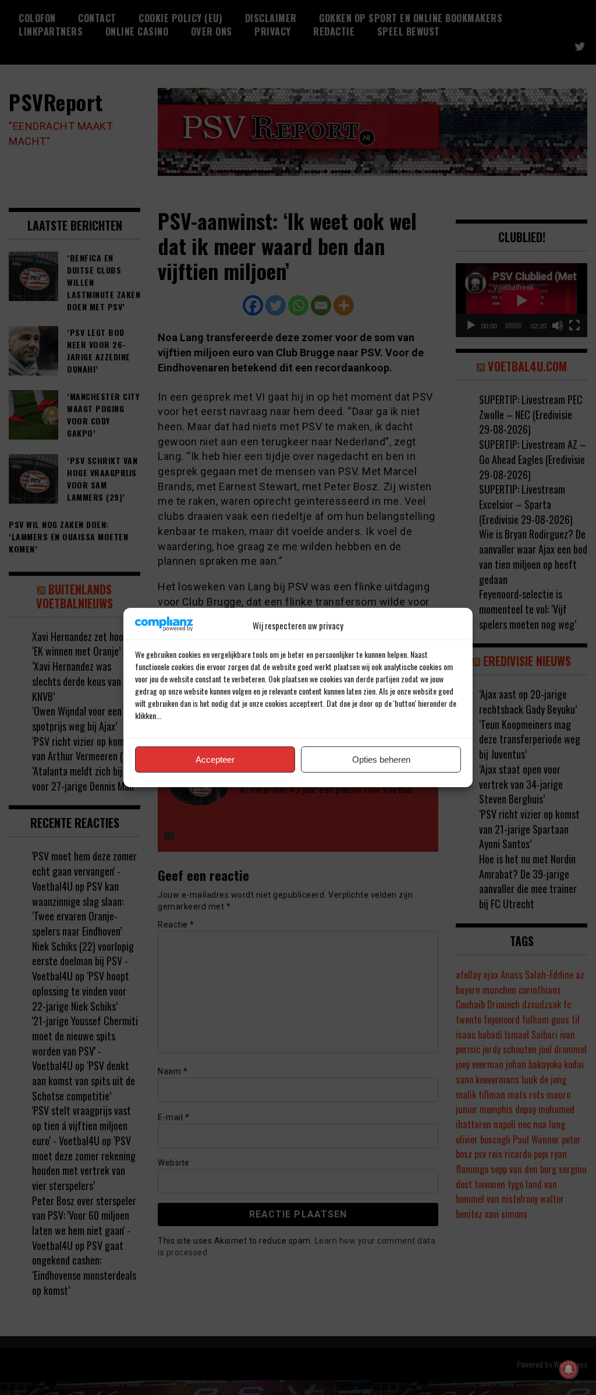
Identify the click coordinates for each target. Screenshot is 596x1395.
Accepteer (215, 759)
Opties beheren (381, 759)
